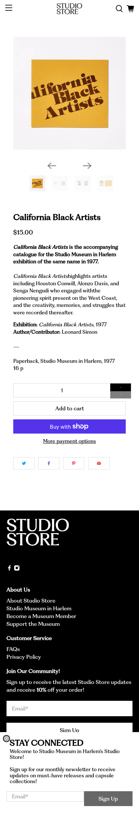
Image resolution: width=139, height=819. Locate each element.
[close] (6, 738)
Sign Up (108, 798)
